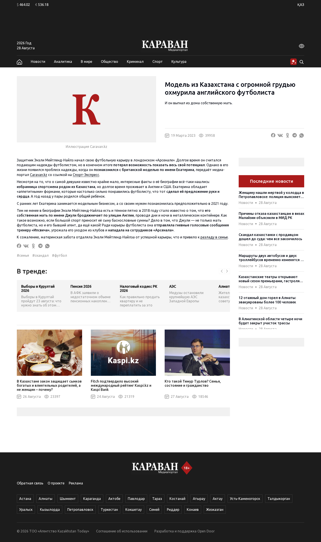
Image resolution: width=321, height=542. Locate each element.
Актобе (114, 499)
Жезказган (214, 509)
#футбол (59, 255)
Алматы (45, 499)
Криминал (135, 61)
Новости (38, 61)
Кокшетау (133, 509)
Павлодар (136, 499)
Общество (109, 61)
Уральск (26, 509)
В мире (86, 61)
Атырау (199, 499)
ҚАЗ (300, 5)
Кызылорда (50, 509)
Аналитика (63, 61)
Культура (178, 61)
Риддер (173, 509)
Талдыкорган (279, 499)
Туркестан (109, 509)
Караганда (92, 499)
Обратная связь (30, 483)
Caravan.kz (38, 175)
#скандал (40, 255)
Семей (154, 509)
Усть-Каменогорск (245, 499)
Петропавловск (80, 509)
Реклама (76, 483)
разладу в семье (214, 237)
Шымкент (68, 499)
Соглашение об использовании (121, 531)
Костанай (177, 499)
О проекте (56, 483)
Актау (218, 499)
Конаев (193, 509)
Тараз (157, 499)
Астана (25, 499)
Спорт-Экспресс (86, 175)
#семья (23, 255)
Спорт (157, 61)
